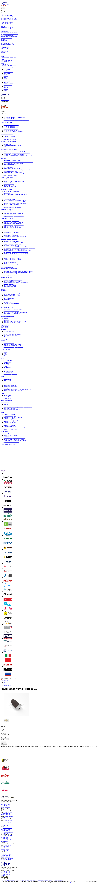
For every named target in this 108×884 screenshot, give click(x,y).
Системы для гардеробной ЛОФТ (12, 281)
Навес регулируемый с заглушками (12, 334)
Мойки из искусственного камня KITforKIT (15, 154)
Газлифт (6, 318)
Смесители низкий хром (10, 164)
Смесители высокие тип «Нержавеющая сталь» (15, 166)
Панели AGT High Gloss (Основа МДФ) (14, 181)
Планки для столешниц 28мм (11, 126)
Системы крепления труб (7, 43)
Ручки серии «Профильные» (11, 429)
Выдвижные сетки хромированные (9, 34)
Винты (5, 352)
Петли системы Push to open (11, 370)
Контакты (6, 76)
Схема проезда (4, 817)
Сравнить (4, 743)
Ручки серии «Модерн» (9, 414)
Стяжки (5, 354)
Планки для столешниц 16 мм (11, 125)
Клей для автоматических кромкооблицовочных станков (18, 407)
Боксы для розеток (5, 42)
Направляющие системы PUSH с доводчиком (15, 236)
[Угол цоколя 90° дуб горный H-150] (17, 717)
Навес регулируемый (9, 332)
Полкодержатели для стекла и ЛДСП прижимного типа (17, 389)
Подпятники (7, 436)
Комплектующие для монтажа (11, 303)
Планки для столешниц (6, 15)
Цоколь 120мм (7, 396)
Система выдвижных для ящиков (9, 32)
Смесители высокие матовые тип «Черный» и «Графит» (18, 169)
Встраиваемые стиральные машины (13, 227)
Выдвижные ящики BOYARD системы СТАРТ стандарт (18, 246)
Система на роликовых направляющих (13, 245)
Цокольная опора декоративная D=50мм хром (15, 440)
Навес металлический (9, 331)
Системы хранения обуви (10, 285)
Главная (5, 682)
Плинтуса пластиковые (9, 136)
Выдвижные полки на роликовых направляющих (16, 282)
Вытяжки (3, 26)
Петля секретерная (8, 371)
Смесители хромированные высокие (13, 160)
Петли (2, 55)
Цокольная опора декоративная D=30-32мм (14, 438)
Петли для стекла (8, 372)
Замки (2, 56)
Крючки (3, 39)
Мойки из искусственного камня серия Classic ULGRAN (18, 155)
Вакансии (6, 78)
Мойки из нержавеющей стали (8, 18)
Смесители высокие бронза (10, 171)
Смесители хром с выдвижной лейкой (13, 163)
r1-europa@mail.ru (8, 847)
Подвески (3, 49)
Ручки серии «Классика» (10, 422)
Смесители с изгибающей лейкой (12, 168)
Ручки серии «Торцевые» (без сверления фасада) (16, 427)
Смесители (3, 20)
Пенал (5, 263)
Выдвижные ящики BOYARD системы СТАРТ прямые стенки (19, 248)
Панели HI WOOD (8, 182)
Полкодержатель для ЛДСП (10, 385)
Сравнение (5, 680)
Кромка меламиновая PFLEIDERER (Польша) (15, 194)
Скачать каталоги (8, 73)
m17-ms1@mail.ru (8, 816)
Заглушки (3, 52)
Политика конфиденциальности (78, 882)
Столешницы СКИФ (9, 118)
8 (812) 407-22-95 (5, 4)
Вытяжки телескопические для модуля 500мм (15, 201)
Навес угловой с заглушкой (10, 335)
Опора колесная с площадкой (11, 435)
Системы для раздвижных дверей (9, 36)
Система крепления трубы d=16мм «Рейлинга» (15, 312)
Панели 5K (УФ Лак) (9, 185)
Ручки (2, 63)
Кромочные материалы (6, 24)
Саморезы (6, 353)
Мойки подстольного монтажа (11, 146)
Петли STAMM (7, 367)
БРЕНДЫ (3, 471)
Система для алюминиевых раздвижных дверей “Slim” (17, 272)
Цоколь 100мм (7, 395)
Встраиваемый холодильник (11, 226)
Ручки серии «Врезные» (10, 418)
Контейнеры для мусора (7, 35)
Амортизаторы (4, 51)
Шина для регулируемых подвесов (12, 336)
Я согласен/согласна (91, 881)
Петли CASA (7, 368)
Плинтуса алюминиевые (10, 137)
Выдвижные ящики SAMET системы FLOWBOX (16, 253)
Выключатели (7, 299)
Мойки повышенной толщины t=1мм (13, 145)
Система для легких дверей (10, 275)
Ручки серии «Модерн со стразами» (12, 420)
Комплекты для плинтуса (10, 139)
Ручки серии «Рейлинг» (10, 426)
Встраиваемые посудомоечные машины (14, 216)
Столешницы (4, 14)
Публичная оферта (5, 880)
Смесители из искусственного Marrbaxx (14, 172)
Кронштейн (6, 320)
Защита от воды (5, 45)
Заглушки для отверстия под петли (12, 344)
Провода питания (8, 302)
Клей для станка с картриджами (12, 409)
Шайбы (5, 356)
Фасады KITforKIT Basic (7, 22)
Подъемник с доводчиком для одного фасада (15, 321)
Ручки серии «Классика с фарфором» (13, 417)
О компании (7, 69)
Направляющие (4, 31)
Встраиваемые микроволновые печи (13, 223)
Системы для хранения (6, 38)
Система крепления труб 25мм (11, 311)
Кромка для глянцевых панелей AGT (13, 191)
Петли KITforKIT (8, 360)
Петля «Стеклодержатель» (10, 374)
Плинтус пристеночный (7, 17)
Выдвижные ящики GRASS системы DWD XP (15, 249)
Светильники (4, 40)
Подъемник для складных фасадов (12, 322)
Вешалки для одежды (9, 284)
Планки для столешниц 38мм (11, 127)
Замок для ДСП (7, 379)
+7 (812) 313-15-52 (5, 804)
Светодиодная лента (9, 298)
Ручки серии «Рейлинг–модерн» (12, 423)
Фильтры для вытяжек (9, 199)
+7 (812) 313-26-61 (5, 874)
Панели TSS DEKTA (9, 184)
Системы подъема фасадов (7, 44)
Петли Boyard (7, 363)
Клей (5, 405)
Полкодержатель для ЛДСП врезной (13, 390)
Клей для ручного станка (10, 408)
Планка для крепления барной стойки (13, 131)
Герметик (6, 404)
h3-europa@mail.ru (8, 858)
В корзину (3, 742)
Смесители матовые (9, 167)
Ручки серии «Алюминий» (10, 421)
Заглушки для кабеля (9, 343)
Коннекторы (7, 296)
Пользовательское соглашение (27, 880)
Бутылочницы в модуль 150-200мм (12, 258)
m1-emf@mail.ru (8, 839)
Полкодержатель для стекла (10, 386)
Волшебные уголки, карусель (11, 262)
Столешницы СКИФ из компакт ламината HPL (15, 117)
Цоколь (2, 59)
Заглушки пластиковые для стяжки (12, 345)
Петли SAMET (7, 362)
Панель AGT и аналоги (6, 23)
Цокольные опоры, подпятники (8, 65)
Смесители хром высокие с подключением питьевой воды (18, 162)
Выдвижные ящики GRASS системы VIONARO (16, 252)
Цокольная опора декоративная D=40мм (14, 439)
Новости (6, 70)
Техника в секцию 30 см (7, 27)
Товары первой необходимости (8, 67)
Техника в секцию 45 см (7, 28)
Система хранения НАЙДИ (10, 286)
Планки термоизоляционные (11, 129)
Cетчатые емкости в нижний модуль (13, 264)
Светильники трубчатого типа (11, 294)
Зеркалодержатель (8, 388)
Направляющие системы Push (11, 235)
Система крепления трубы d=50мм (12, 313)
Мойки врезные (7, 144)
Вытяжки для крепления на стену (12, 205)
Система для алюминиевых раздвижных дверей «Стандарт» (19, 271)
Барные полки (4, 48)
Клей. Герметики (5, 61)
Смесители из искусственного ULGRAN (14, 173)
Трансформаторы (8, 300)
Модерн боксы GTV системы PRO (12, 244)
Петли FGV (6, 366)
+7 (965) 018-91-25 (5, 807)
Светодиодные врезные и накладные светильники (16, 293)
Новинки (6, 77)
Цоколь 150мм (7, 398)
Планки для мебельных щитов (11, 130)
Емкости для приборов (6, 60)
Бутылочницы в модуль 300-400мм (12, 259)
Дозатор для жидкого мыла (10, 175)
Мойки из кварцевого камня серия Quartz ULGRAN (17, 153)
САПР (5, 74)
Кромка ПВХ (7, 193)
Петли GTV (6, 364)
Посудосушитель (5, 47)
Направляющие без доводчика (11, 232)
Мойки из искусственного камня (9, 19)
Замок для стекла (8, 380)
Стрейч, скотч (4, 64)
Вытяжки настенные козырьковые (12, 207)
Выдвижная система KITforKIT (11, 241)
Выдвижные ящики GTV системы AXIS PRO (15, 242)
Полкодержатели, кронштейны (8, 57)
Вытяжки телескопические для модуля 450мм (15, 200)
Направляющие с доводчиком (11, 233)
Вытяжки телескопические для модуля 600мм (15, 203)
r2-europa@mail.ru (5, 849)
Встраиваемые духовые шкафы (11, 214)
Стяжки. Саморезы (5, 53)
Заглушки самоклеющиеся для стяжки (13, 347)
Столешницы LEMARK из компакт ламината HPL (16, 120)
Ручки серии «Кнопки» (9, 425)
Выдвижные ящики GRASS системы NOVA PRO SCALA (18, 250)
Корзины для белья (8, 261)
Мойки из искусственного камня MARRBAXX (15, 151)
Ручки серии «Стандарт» (10, 416)
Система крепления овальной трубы (13, 309)
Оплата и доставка (8, 72)
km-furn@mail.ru (8, 822)
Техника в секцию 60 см (7, 30)
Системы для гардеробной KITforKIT (13, 280)
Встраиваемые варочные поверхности (13, 213)
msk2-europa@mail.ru (6, 859)
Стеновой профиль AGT (10, 186)
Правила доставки (14, 880)
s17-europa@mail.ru (8, 832)
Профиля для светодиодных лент (12, 295)
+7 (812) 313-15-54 (5, 805)
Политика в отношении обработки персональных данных (49, 880)
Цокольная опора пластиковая (11, 442)
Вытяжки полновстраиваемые (11, 204)
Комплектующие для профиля (11, 273)
